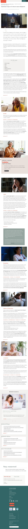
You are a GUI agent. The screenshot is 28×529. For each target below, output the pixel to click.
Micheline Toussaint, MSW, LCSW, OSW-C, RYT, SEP (13, 9)
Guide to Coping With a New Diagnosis (9, 453)
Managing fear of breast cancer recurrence (10, 442)
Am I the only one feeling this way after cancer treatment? (12, 426)
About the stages (7, 63)
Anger (5, 65)
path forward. (22, 287)
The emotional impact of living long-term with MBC (11, 438)
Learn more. (12, 243)
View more (4, 445)
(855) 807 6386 (11, 497)
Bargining (6, 67)
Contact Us (12, 503)
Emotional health (5, 483)
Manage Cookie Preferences (13, 524)
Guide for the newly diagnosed (8, 450)
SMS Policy (10, 523)
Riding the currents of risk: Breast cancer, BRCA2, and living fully (13, 431)
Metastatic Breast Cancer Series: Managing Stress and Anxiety (12, 455)
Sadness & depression (8, 68)
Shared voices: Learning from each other (9, 443)
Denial (5, 64)
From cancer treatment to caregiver (9, 430)
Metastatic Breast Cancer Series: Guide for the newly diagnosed (13, 452)
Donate (24, 0)
